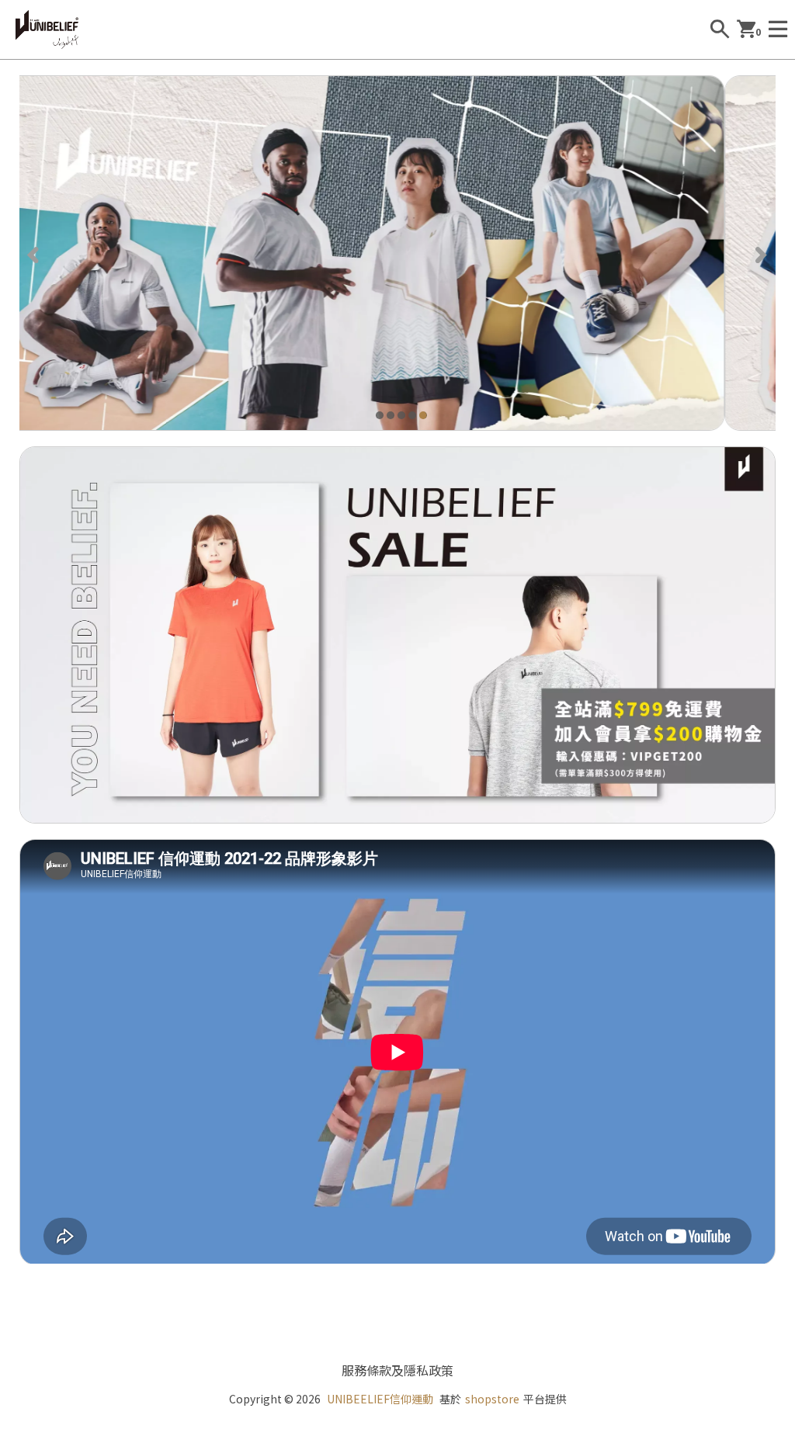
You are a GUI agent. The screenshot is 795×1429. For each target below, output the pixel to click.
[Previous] (35, 253)
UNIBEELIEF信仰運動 (380, 1398)
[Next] (760, 253)
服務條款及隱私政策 (397, 1370)
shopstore (492, 1398)
